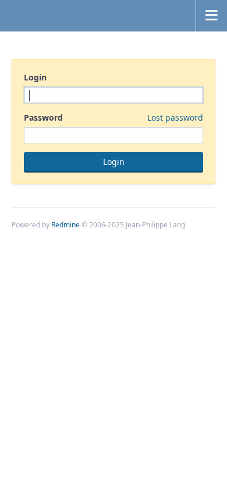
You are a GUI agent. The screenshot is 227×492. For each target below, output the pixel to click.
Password (113, 117)
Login (35, 77)
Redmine (65, 225)
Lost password (175, 117)
